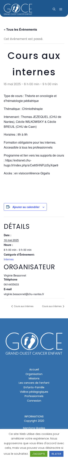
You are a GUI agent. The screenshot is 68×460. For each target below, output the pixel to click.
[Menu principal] (60, 9)
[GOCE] (18, 9)
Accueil (34, 369)
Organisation (34, 374)
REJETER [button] (56, 454)
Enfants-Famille (34, 387)
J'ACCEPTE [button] (38, 454)
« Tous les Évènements (20, 29)
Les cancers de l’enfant (34, 383)
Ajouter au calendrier (25, 207)
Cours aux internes (23, 306)
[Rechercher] (54, 9)
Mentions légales (34, 428)
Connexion (34, 401)
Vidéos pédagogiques (34, 392)
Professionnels (34, 396)
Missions (34, 378)
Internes (9, 259)
